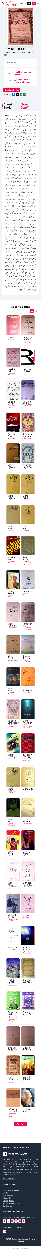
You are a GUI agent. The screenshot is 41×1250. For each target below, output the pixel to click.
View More (21, 1124)
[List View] (36, 311)
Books (5, 1193)
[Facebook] (4, 1221)
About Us (7, 1198)
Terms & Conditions (11, 1203)
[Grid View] (32, 311)
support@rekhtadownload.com (21, 1217)
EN (21, 3)
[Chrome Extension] (26, 3)
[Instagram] (16, 1221)
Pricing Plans (8, 1195)
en (4, 1231)
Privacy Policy (8, 1200)
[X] (8, 1221)
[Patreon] (29, 3)
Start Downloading (12, 90)
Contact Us (7, 1206)
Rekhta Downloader (11, 1190)
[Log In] (34, 3)
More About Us (9, 1179)
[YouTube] (12, 1221)
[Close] (38, 3)
